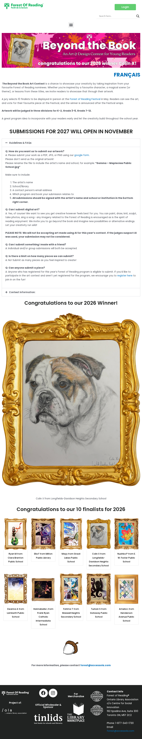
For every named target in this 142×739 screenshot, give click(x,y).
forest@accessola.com (95, 665)
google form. (82, 155)
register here (124, 275)
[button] (71, 25)
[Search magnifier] (137, 16)
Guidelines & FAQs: (20, 143)
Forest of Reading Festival (85, 99)
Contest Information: (22, 292)
